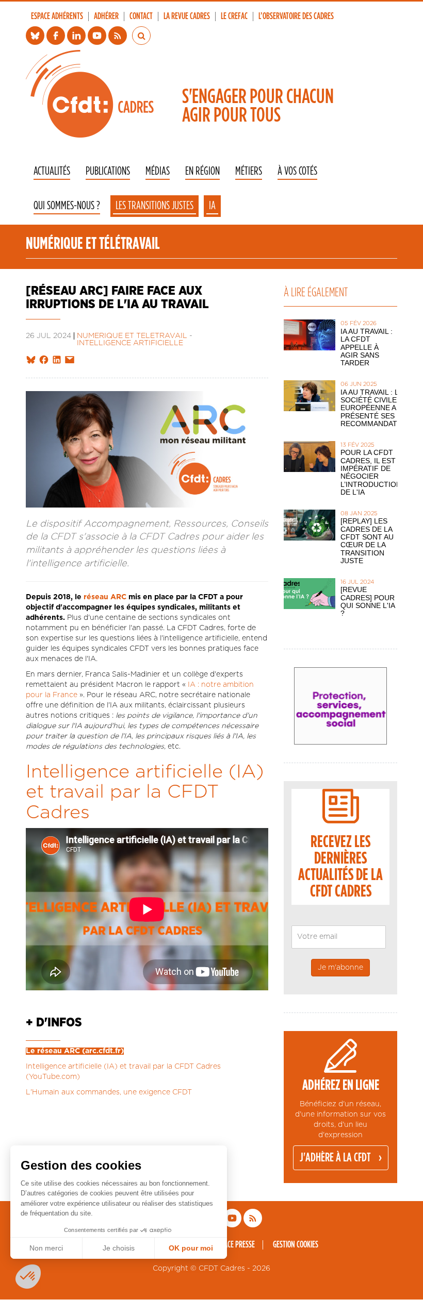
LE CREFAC (234, 16)
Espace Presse (235, 1245)
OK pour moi (191, 1248)
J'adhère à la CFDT (335, 1158)
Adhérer (106, 16)
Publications (108, 171)
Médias (157, 171)
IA (212, 205)
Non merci (46, 1248)
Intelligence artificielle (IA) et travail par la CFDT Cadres (145, 792)
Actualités (52, 171)
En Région (202, 171)
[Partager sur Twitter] (31, 360)
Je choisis (119, 1248)
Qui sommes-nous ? (67, 205)
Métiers (248, 171)
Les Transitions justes (154, 205)
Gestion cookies (295, 1245)
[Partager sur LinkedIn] (57, 360)
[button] (28, 1276)
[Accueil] (90, 94)
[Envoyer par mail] (69, 360)
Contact (141, 16)
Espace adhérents (57, 16)
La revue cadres (187, 16)
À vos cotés (297, 171)
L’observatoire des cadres (296, 16)
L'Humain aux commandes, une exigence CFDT (109, 1092)
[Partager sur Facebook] (44, 360)
